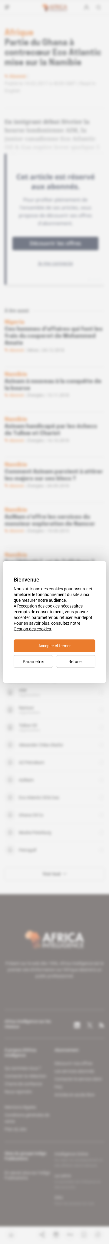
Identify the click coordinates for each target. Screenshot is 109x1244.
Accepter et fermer (54, 645)
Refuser (75, 661)
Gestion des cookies (32, 629)
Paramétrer (33, 661)
